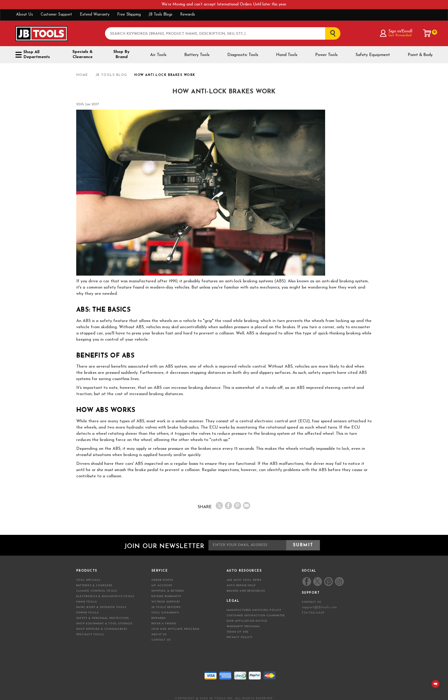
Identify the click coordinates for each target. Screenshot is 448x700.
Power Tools (326, 55)
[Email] (246, 505)
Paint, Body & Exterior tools (101, 607)
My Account (161, 585)
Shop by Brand (121, 54)
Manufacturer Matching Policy (254, 610)
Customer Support (56, 15)
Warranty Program (243, 626)
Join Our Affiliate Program (175, 629)
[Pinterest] (237, 505)
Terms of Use (237, 632)
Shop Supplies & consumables (101, 629)
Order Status (162, 580)
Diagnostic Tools (242, 55)
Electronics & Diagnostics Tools (105, 596)
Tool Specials (88, 580)
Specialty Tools (90, 634)
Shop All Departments (36, 54)
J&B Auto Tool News (244, 580)
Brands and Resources (246, 591)
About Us (24, 15)
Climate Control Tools (96, 591)
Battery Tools (196, 55)
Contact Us (161, 640)
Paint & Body (420, 55)
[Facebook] (228, 505)
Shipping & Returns (167, 591)
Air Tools (158, 55)
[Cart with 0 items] (427, 33)
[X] (219, 505)
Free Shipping (129, 15)
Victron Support (165, 601)
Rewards (187, 15)
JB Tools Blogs (160, 15)
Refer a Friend (163, 623)
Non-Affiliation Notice (247, 621)
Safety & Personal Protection (102, 618)
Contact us (311, 602)
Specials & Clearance (82, 54)
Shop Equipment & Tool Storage (104, 623)
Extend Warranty (94, 15)
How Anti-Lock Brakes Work (223, 92)
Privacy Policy (240, 637)
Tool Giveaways (165, 612)
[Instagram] (339, 581)
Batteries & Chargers (94, 585)
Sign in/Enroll (400, 31)
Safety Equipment (372, 55)
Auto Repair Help (241, 585)
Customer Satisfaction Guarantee (256, 615)
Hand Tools (286, 55)
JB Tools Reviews (165, 607)
